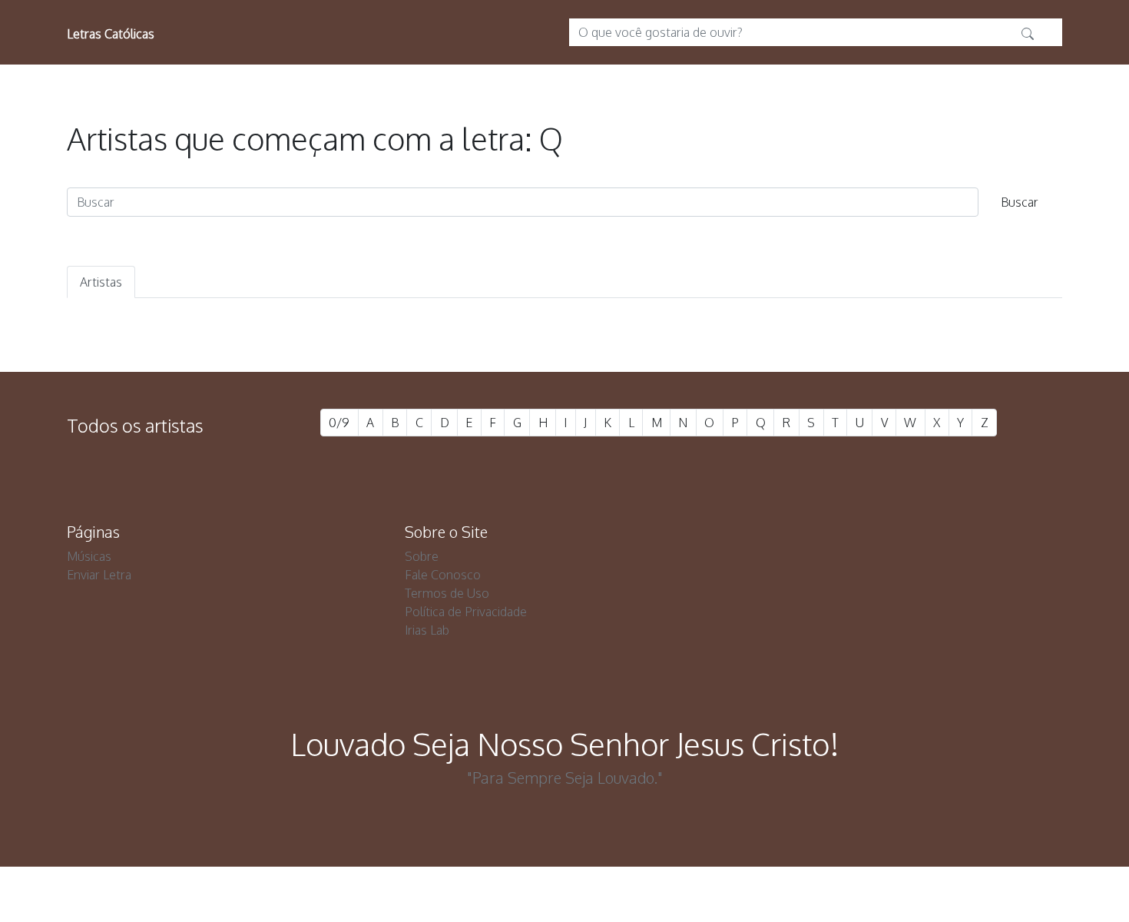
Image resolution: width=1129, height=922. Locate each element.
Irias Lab (427, 630)
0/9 (339, 422)
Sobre (422, 556)
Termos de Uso (447, 593)
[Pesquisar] (1027, 32)
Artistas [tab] (101, 282)
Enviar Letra (99, 574)
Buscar (1019, 202)
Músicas (89, 556)
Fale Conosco (443, 574)
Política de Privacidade (466, 611)
